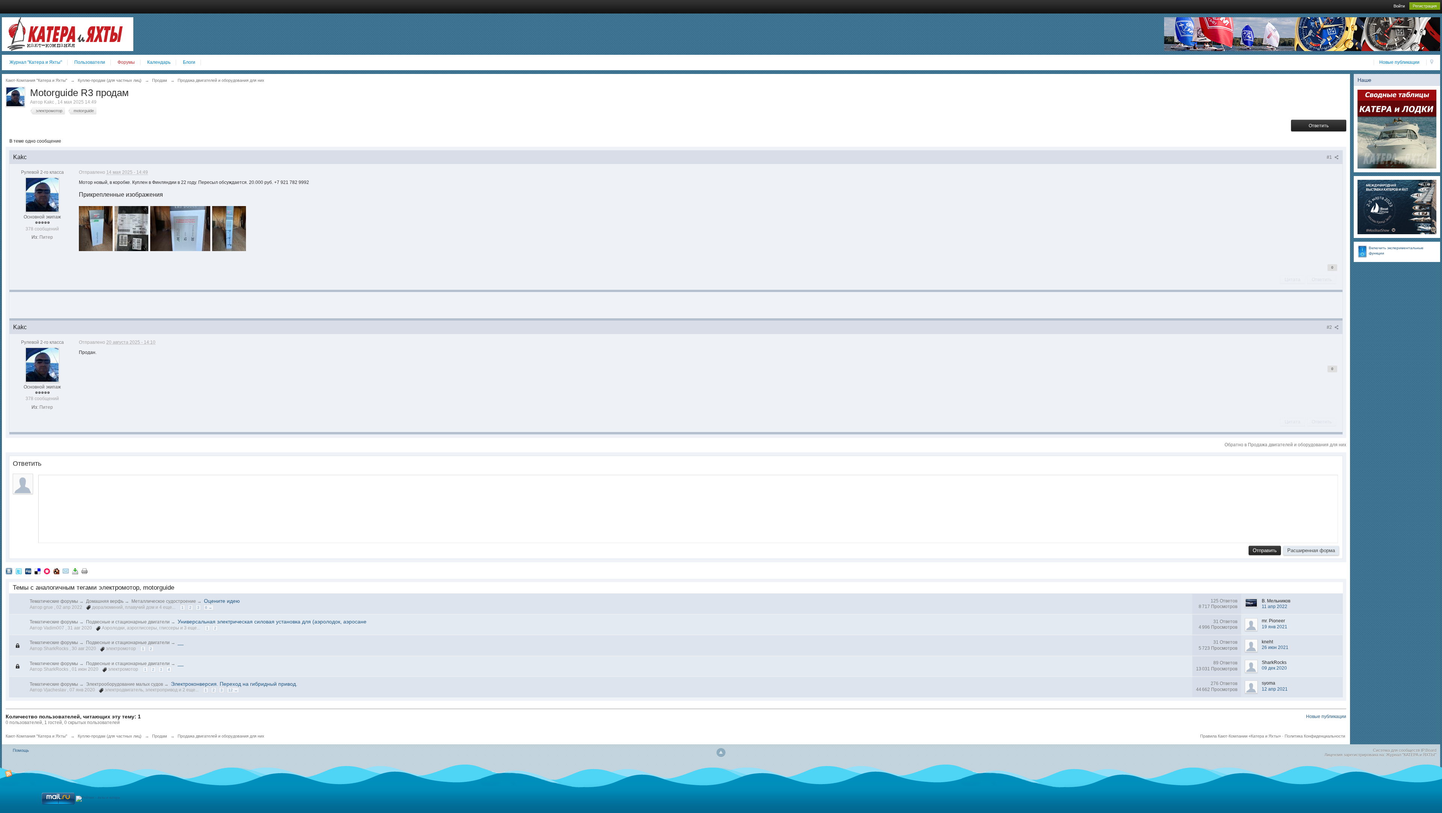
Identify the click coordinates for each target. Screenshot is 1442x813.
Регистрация (1425, 6)
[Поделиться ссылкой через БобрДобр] (56, 571)
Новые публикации (1399, 62)
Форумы (126, 62)
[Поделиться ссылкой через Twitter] (19, 571)
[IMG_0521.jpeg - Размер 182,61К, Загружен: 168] (96, 228)
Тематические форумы (54, 601)
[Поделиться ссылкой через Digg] (28, 571)
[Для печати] (84, 571)
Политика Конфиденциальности (1315, 736)
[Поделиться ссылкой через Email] (66, 571)
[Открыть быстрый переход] (1431, 62)
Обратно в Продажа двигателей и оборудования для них (1285, 444)
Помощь (21, 750)
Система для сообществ (1396, 750)
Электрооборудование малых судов (124, 684)
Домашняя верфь (105, 601)
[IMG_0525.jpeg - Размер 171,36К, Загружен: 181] (229, 228)
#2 (1330, 327)
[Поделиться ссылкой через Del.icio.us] (38, 571)
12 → (233, 690)
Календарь (158, 62)
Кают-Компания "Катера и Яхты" (36, 736)
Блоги (189, 62)
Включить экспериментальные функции (1396, 250)
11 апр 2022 (1274, 606)
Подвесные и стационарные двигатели (128, 622)
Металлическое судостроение (163, 601)
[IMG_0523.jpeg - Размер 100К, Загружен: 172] (180, 228)
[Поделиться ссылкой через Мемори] (47, 571)
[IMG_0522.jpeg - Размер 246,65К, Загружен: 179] (131, 228)
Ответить (1319, 125)
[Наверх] (721, 752)
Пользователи (89, 62)
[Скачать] (75, 571)
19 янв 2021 (1274, 626)
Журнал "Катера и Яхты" (35, 62)
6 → (208, 607)
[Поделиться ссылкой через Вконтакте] (9, 571)
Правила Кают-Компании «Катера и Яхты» (1240, 736)
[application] (688, 507)
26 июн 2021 (1275, 647)
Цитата (1292, 279)
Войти (1399, 6)
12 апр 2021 (1275, 689)
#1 (1330, 157)
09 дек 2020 (1274, 668)
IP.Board (1428, 750)
